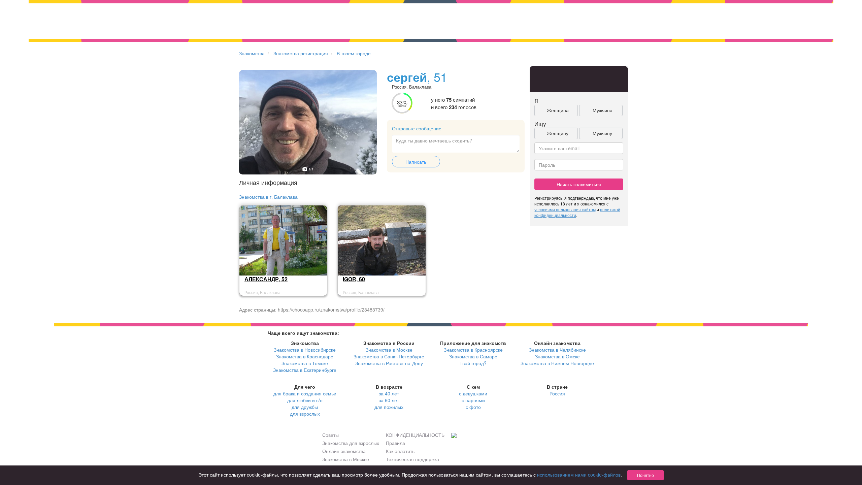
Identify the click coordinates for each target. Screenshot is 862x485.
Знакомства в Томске (304, 363)
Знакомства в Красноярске (473, 349)
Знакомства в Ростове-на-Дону (389, 363)
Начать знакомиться (579, 184)
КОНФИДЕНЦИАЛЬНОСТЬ (415, 434)
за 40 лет (389, 393)
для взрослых (305, 413)
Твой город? (473, 363)
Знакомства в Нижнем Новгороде (557, 363)
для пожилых (388, 406)
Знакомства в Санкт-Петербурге (389, 356)
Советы (330, 434)
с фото (473, 406)
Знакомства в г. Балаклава (268, 196)
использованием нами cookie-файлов (579, 474)
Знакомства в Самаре (473, 356)
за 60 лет (389, 400)
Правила (395, 443)
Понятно (645, 475)
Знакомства (252, 53)
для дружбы (305, 406)
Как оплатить (400, 451)
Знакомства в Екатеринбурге (304, 369)
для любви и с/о (305, 400)
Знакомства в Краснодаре (304, 356)
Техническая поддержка (412, 459)
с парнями (473, 400)
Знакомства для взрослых (350, 443)
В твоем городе (354, 53)
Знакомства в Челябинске (557, 349)
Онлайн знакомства (344, 451)
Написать (415, 161)
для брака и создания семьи (304, 393)
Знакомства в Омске (557, 356)
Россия (557, 393)
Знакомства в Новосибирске (305, 349)
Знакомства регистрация (300, 53)
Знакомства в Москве (389, 349)
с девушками (473, 393)
